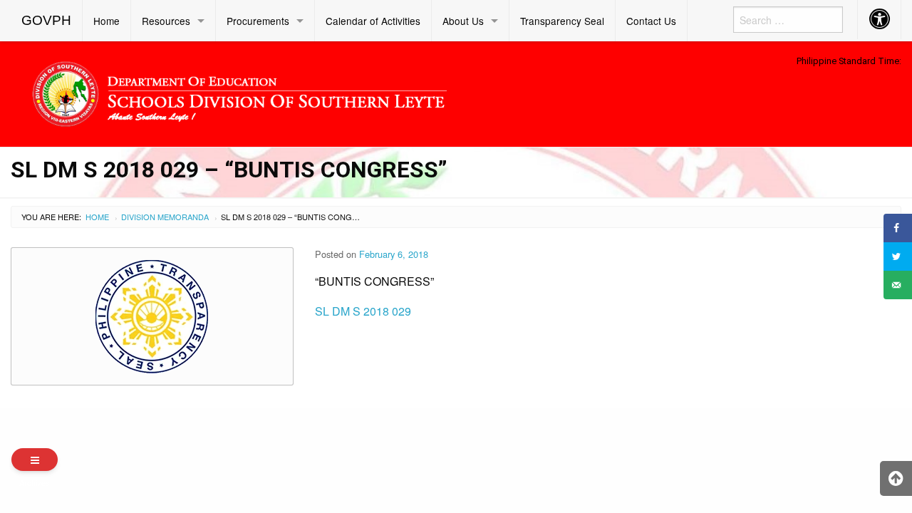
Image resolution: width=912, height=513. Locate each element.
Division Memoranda (165, 216)
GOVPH (46, 20)
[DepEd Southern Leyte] (342, 91)
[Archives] (34, 459)
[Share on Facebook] (898, 228)
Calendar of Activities (373, 21)
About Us (463, 21)
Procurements (258, 21)
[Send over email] (898, 285)
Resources (166, 21)
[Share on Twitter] (898, 256)
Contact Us (651, 21)
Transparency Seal (562, 21)
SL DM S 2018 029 (363, 311)
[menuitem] (47, 20)
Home (106, 21)
